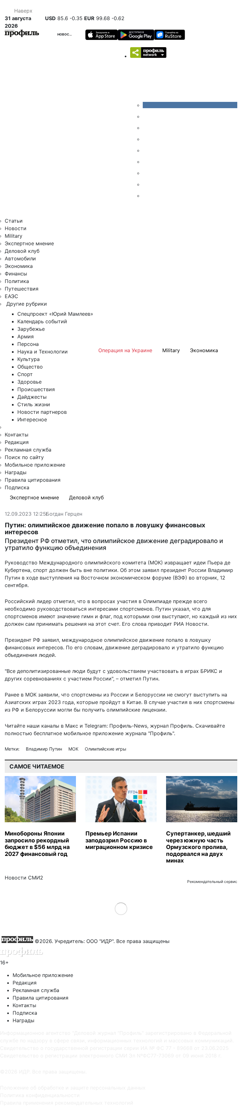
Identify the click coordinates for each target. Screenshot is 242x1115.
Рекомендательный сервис (212, 881)
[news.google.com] (147, 161)
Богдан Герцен (64, 514)
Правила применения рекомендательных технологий (66, 1103)
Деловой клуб (22, 251)
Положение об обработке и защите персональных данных (73, 1087)
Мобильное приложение (35, 465)
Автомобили (20, 258)
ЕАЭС (11, 296)
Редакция (17, 442)
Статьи (14, 221)
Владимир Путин (44, 749)
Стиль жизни (33, 404)
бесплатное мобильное (62, 733)
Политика (17, 281)
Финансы (16, 273)
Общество (30, 366)
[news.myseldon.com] (147, 150)
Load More (121, 908)
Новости (65, 34)
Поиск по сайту (24, 457)
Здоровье (29, 382)
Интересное (32, 419)
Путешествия (21, 289)
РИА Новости (190, 624)
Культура (28, 359)
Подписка (17, 487)
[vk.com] (190, 105)
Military (13, 236)
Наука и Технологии (42, 351)
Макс (71, 726)
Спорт (25, 374)
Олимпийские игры (105, 749)
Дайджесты (32, 397)
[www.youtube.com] (147, 128)
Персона (28, 344)
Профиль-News (128, 726)
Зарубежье (31, 329)
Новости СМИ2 (24, 877)
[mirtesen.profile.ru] (147, 139)
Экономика (19, 266)
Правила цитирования (32, 480)
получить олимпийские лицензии (123, 710)
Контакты (16, 434)
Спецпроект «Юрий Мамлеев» (55, 314)
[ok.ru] (147, 116)
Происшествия (36, 389)
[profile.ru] (147, 184)
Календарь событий (42, 321)
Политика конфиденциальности (40, 1095)
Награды (15, 472)
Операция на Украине (125, 350)
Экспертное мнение (29, 243)
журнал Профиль (171, 726)
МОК (74, 749)
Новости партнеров (42, 412)
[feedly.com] (147, 173)
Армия (25, 336)
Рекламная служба (28, 450)
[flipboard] (147, 195)
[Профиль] (22, 34)
